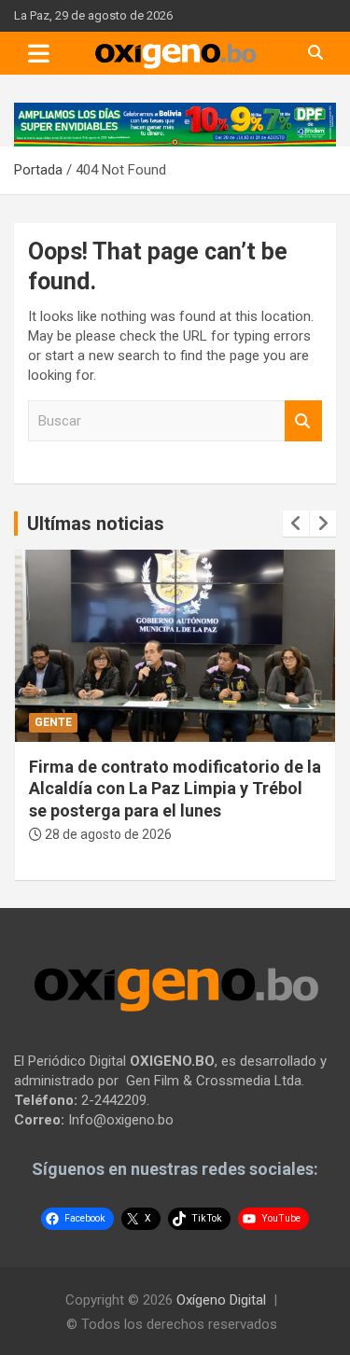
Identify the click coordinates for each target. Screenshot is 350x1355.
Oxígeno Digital (221, 1300)
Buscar (303, 421)
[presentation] (296, 523)
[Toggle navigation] (38, 53)
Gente (53, 722)
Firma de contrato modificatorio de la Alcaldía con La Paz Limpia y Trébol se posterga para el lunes (175, 788)
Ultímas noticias (95, 523)
